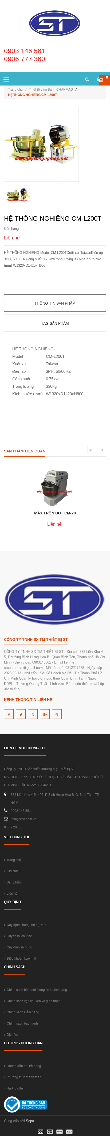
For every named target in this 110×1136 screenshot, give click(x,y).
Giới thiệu (13, 871)
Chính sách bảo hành (21, 1023)
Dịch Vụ (11, 1034)
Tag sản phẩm (55, 323)
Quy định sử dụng (18, 947)
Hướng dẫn (14, 1088)
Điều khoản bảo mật (20, 958)
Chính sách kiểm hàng (22, 1012)
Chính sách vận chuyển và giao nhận (33, 1000)
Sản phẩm (13, 882)
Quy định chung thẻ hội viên (26, 924)
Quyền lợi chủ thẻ (18, 935)
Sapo (30, 1121)
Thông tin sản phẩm (55, 303)
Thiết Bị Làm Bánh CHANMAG (51, 89)
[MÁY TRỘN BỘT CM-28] (55, 488)
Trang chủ (17, 89)
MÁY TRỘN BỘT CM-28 (55, 513)
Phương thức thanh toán (23, 1077)
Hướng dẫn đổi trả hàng (23, 1065)
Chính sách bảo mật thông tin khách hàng (36, 989)
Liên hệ (11, 893)
